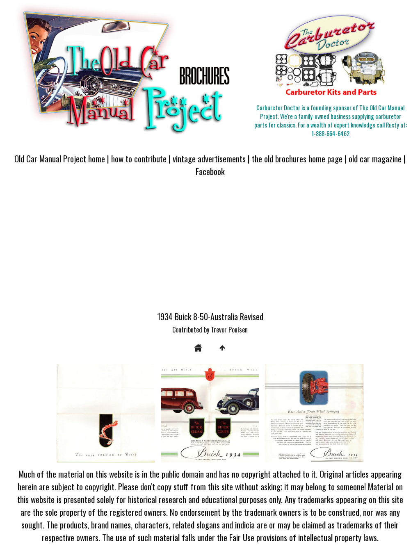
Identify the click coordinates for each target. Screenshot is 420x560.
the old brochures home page (297, 158)
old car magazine (375, 158)
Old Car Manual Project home (59, 158)
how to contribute (139, 158)
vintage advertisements (209, 158)
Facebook (210, 171)
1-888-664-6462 (330, 133)
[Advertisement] (210, 248)
